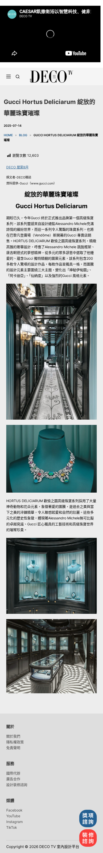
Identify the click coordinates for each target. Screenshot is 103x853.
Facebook (14, 810)
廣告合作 (13, 779)
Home (8, 135)
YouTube (13, 816)
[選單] (8, 76)
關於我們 (13, 736)
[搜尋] (18, 76)
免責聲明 (13, 748)
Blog (23, 135)
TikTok (11, 827)
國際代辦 (13, 773)
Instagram (14, 822)
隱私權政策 (15, 742)
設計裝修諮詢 (16, 785)
